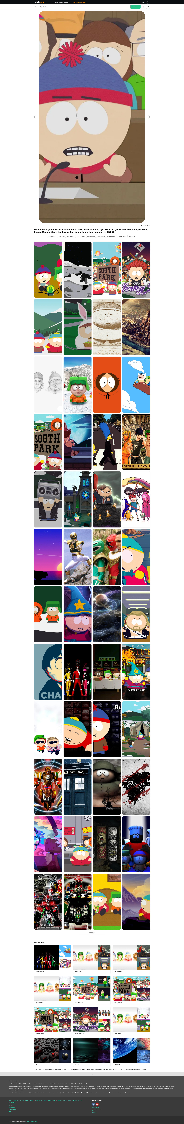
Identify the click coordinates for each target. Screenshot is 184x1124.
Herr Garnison (91, 236)
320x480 (45, 1100)
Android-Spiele (12, 1102)
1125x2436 (64, 1100)
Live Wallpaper (12, 1107)
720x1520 (79, 1100)
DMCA (35, 1121)
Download (135, 7)
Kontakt (93, 1110)
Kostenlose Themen (12, 1109)
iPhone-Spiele (11, 1104)
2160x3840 (74, 1100)
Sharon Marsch (111, 236)
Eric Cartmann (70, 236)
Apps (10, 1111)
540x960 (69, 1100)
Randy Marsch (101, 236)
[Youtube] (97, 1105)
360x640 (59, 1100)
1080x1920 (11, 1100)
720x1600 (36, 1100)
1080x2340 (21, 1100)
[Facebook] (94, 1105)
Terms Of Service (30, 1121)
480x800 (40, 1100)
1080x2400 (16, 1100)
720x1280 (27, 1100)
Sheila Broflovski (122, 236)
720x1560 (50, 1100)
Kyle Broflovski (81, 236)
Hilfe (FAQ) (94, 1112)
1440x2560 (55, 1100)
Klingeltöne (11, 1105)
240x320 (31, 1100)
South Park (61, 236)
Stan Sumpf (132, 236)
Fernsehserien (52, 236)
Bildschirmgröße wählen (96, 1109)
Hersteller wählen (95, 1107)
